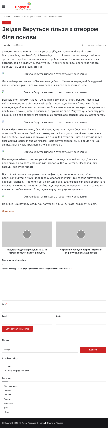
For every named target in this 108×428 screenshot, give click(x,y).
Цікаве (7, 412)
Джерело (8, 211)
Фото (6, 408)
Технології (8, 403)
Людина (7, 390)
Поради (7, 399)
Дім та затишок (11, 386)
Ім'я (4, 304)
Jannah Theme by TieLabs (51, 423)
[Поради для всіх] (22, 6)
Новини (7, 395)
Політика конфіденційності (16, 371)
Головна (8, 366)
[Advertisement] (54, 34)
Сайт (58, 316)
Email (5, 316)
